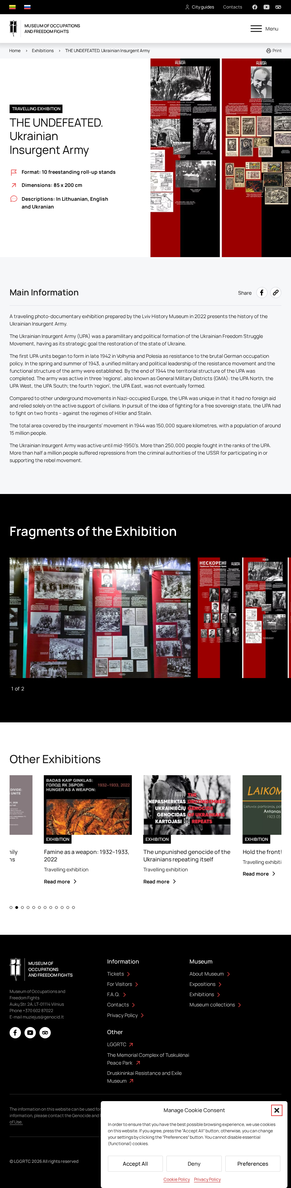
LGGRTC (116, 1044)
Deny (194, 1163)
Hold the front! (251, 852)
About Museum (207, 973)
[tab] (11, 907)
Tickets (115, 973)
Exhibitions (202, 994)
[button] (276, 1110)
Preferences (252, 1163)
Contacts (232, 7)
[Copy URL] (275, 292)
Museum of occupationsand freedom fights (52, 28)
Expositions (202, 984)
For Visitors (119, 984)
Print (277, 51)
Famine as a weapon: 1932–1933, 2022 (76, 855)
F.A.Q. (113, 994)
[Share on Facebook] (262, 292)
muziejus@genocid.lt (43, 1017)
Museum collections (212, 1004)
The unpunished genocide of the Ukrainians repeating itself (176, 855)
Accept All (135, 1163)
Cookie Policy (177, 1179)
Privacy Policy (207, 1179)
